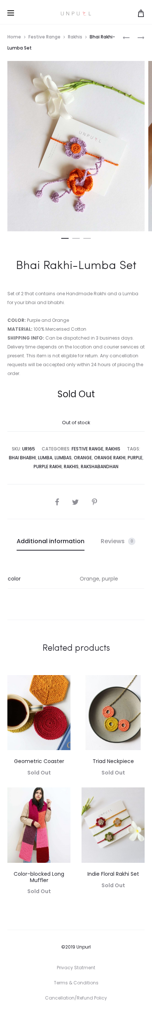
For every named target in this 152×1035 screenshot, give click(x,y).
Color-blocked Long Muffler (39, 877)
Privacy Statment (76, 967)
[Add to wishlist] (61, 684)
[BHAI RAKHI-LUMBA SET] (126, 37)
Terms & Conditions (76, 983)
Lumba (45, 457)
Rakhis (75, 37)
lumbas (63, 457)
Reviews (117, 541)
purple (135, 457)
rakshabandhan (99, 466)
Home (14, 37)
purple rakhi (48, 466)
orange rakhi (109, 457)
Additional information (50, 541)
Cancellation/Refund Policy (76, 998)
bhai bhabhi (22, 457)
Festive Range (44, 37)
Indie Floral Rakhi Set (113, 874)
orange (83, 457)
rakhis (71, 466)
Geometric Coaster (39, 761)
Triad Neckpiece (113, 761)
